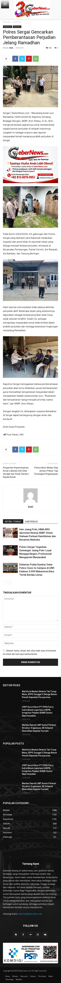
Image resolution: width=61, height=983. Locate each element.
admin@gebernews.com (30, 913)
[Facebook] (15, 59)
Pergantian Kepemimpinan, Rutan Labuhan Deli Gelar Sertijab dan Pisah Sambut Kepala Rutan (16, 472)
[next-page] (9, 582)
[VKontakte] (45, 935)
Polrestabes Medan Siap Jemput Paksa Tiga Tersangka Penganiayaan (46, 470)
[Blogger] (16, 935)
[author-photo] (30, 502)
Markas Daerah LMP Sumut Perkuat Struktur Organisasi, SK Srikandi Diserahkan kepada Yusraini (39, 728)
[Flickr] (30, 935)
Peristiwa (17, 27)
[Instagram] (38, 935)
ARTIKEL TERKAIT (13, 521)
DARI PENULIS (31, 521)
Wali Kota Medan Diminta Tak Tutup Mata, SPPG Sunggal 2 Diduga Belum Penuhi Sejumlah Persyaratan (39, 694)
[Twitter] (22, 59)
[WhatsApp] (36, 59)
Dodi (11, 48)
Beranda (6, 22)
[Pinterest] (29, 59)
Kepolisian (17, 22)
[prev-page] (5, 582)
